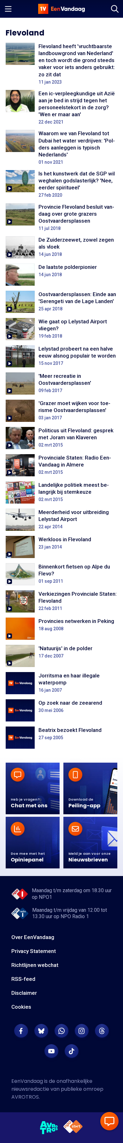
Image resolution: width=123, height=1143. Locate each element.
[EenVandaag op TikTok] (72, 1051)
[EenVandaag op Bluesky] (41, 1031)
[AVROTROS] (49, 1127)
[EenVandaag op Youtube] (51, 1051)
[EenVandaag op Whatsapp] (61, 1031)
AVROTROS (25, 1097)
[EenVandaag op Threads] (102, 1031)
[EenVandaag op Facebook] (21, 1031)
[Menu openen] (8, 8)
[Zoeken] (115, 8)
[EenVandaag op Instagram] (82, 1031)
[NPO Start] (73, 1127)
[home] (61, 9)
